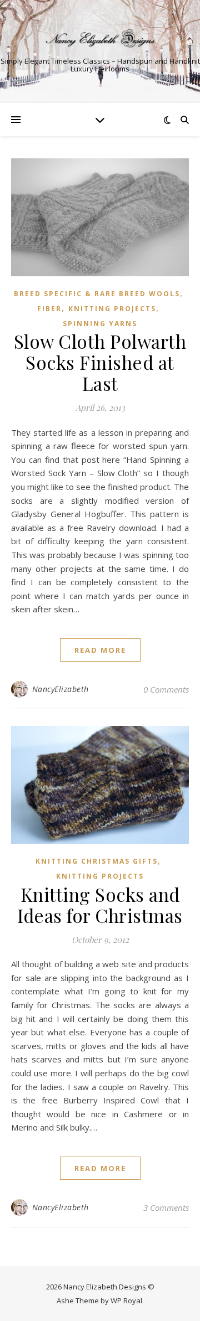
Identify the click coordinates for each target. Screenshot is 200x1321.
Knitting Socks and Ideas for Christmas (100, 904)
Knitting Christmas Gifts (97, 861)
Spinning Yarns (100, 323)
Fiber (49, 308)
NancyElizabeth (60, 689)
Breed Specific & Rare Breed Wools (97, 293)
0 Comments (166, 689)
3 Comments (166, 1207)
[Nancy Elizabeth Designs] (100, 38)
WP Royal (126, 1300)
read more (100, 650)
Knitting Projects (112, 308)
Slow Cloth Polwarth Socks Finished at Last (100, 362)
